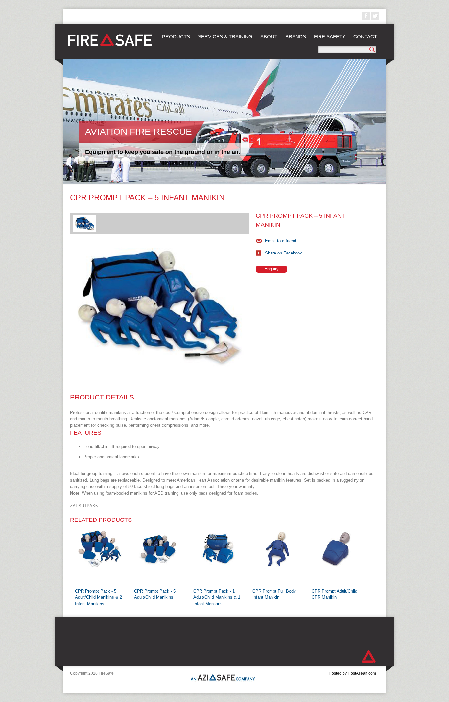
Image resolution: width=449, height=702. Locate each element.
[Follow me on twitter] (375, 16)
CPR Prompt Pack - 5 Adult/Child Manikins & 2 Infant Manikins (98, 597)
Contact (365, 36)
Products (176, 36)
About (268, 36)
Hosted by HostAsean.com (352, 673)
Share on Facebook (283, 253)
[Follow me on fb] (366, 16)
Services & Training (225, 36)
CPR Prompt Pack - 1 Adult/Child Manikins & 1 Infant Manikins (216, 597)
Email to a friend (280, 240)
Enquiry (271, 268)
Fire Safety (329, 36)
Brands (295, 36)
